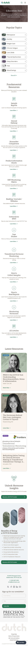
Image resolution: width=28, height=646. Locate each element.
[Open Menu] (25, 2)
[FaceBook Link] (11, 587)
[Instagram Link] (14, 587)
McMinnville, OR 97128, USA (14, 577)
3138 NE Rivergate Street (14, 576)
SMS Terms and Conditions (14, 638)
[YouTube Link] (20, 587)
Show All (13, 75)
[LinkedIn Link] (17, 587)
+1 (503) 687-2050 (14, 580)
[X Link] (8, 587)
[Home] (5, 3)
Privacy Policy (14, 634)
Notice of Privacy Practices (14, 636)
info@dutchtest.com (14, 582)
